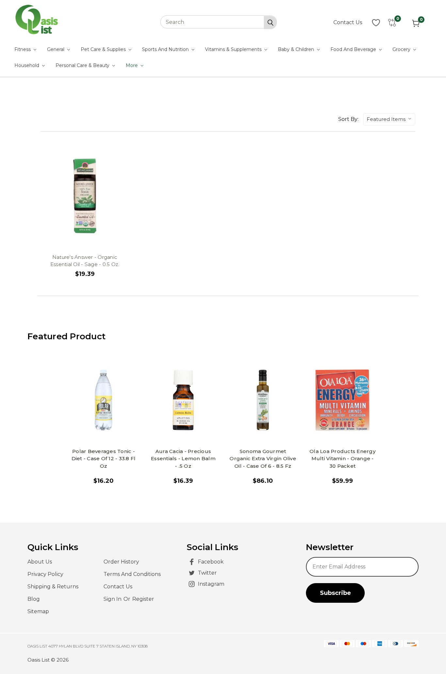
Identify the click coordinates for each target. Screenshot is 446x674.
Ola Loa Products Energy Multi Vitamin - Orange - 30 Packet (342, 458)
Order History (121, 562)
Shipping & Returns (52, 586)
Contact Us (347, 22)
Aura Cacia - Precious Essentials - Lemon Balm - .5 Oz (183, 458)
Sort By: (348, 119)
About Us (39, 562)
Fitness (23, 49)
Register (143, 599)
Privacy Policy (45, 574)
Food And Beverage (353, 49)
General (56, 49)
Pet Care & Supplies (104, 49)
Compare (84, 189)
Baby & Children (296, 49)
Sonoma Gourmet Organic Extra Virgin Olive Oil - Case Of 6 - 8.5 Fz (263, 458)
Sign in (113, 599)
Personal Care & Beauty (83, 65)
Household (27, 65)
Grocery (402, 49)
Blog (33, 599)
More (132, 65)
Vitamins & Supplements (234, 49)
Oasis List (38, 660)
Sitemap (38, 611)
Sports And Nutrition (166, 49)
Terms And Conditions (132, 574)
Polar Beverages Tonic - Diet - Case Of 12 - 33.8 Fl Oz (104, 458)
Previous (429, 653)
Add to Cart (107, 431)
